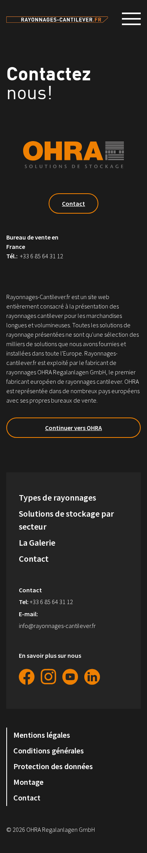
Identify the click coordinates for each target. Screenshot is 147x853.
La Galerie (37, 542)
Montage (28, 782)
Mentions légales (41, 735)
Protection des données (53, 766)
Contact (73, 203)
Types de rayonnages (57, 497)
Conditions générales (48, 751)
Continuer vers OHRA (73, 428)
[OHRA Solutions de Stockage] (57, 19)
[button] (134, 19)
